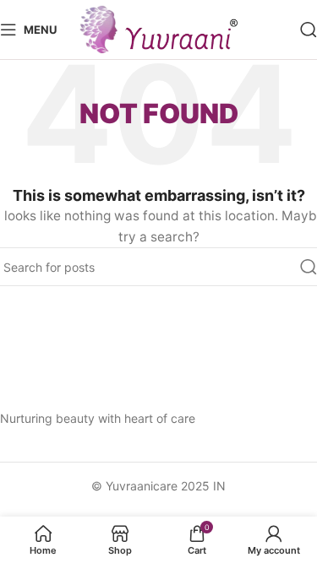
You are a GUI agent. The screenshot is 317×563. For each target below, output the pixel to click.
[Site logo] (158, 28)
